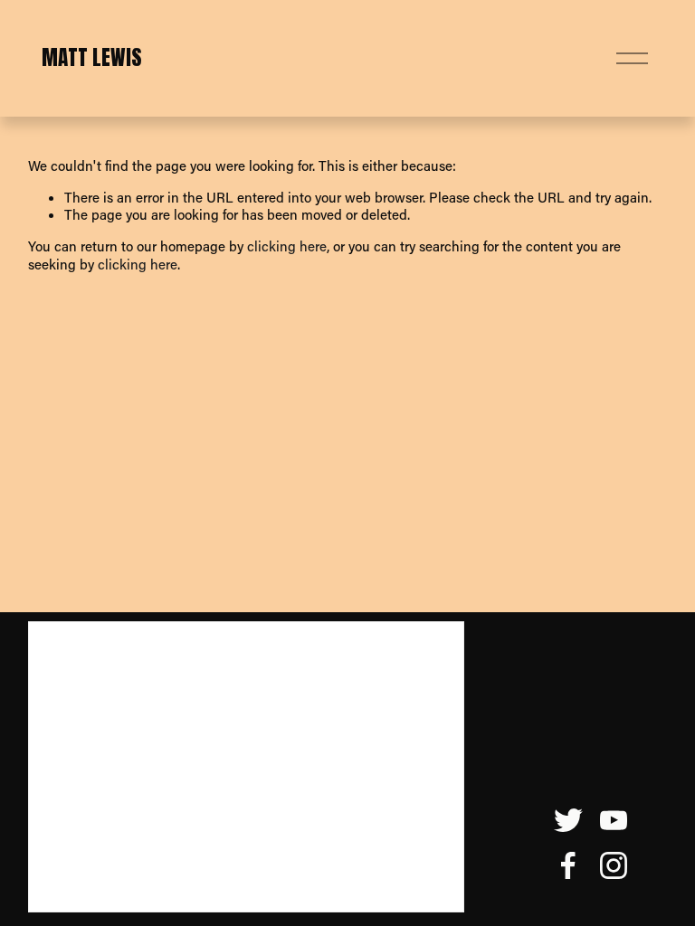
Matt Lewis (92, 57)
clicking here (287, 246)
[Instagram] (613, 865)
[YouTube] (613, 820)
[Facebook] (568, 865)
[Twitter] (568, 820)
